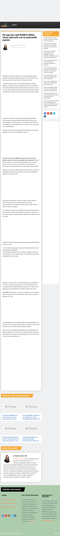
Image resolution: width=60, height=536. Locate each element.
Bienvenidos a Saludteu (8, 503)
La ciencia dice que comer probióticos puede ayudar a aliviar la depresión (50, 77)
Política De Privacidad (8, 507)
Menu (13, 25)
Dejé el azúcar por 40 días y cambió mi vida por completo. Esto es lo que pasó (51, 39)
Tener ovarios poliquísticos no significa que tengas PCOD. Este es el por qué (51, 83)
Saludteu (56, 533)
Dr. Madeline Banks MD (19, 458)
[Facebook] (45, 113)
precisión (32, 521)
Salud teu (7, 533)
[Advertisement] (30, 11)
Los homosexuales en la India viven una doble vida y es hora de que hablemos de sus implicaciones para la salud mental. (51, 104)
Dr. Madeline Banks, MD (18, 45)
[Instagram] (51, 113)
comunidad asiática (47, 520)
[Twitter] (54, 113)
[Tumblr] (45, 116)
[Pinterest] (48, 113)
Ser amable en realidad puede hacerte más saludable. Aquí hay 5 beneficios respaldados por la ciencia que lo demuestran (51, 54)
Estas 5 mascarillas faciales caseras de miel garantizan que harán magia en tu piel (50, 89)
